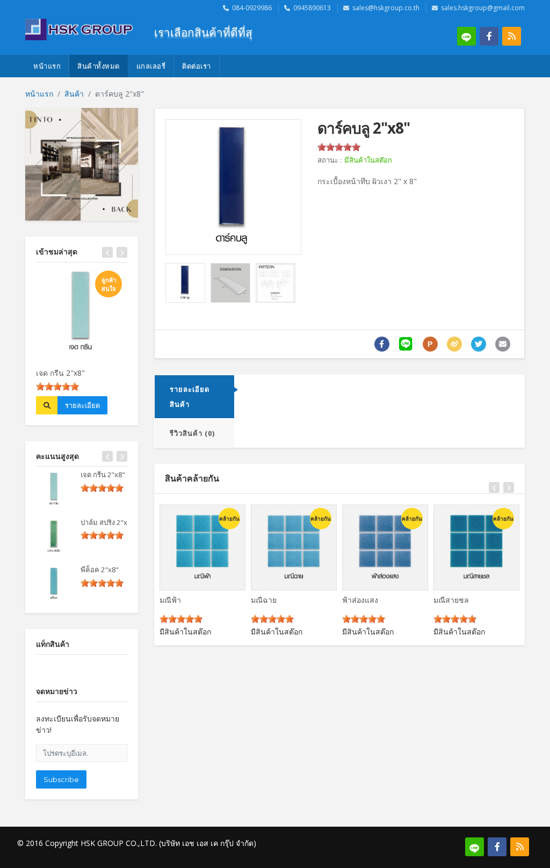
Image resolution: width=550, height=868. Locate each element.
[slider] (57, 386)
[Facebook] (489, 36)
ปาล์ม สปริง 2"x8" (107, 522)
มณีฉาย (264, 600)
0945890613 (312, 7)
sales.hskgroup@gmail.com (483, 7)
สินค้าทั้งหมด (98, 66)
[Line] (466, 36)
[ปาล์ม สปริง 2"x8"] (54, 536)
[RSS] (511, 36)
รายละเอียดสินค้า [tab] (189, 396)
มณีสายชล (451, 600)
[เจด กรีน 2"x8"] (54, 488)
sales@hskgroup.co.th (385, 7)
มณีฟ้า (170, 600)
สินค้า (74, 94)
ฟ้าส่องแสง (360, 600)
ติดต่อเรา (196, 66)
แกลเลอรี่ (151, 66)
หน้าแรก (47, 66)
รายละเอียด (82, 405)
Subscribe (61, 779)
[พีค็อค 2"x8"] (54, 583)
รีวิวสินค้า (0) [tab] (192, 433)
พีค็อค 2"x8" (100, 569)
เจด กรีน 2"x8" (60, 373)
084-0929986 (252, 7)
